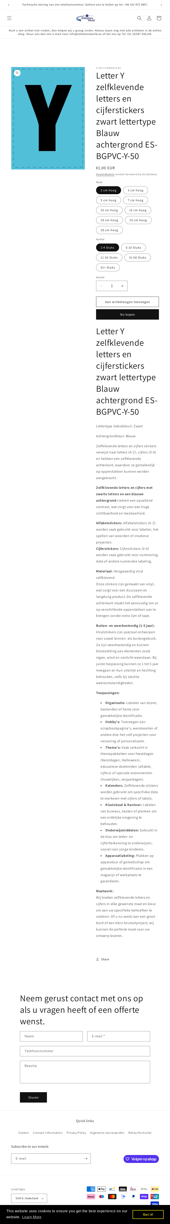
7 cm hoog (135, 200)
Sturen (33, 1097)
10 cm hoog (109, 210)
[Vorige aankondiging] (9, 5)
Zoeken (23, 1133)
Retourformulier (140, 1133)
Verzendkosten (105, 174)
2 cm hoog (108, 190)
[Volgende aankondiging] (161, 5)
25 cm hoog (138, 220)
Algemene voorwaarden (107, 1133)
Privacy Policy (76, 1133)
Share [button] (105, 959)
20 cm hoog (109, 220)
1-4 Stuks (107, 247)
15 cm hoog (138, 210)
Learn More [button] (31, 1217)
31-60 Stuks (137, 257)
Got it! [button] (148, 1214)
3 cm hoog (135, 190)
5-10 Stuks (133, 247)
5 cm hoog (108, 200)
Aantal (100, 277)
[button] (9, 18)
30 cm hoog (109, 230)
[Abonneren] (86, 1158)
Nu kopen (127, 314)
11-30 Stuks (109, 257)
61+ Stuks (108, 267)
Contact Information (47, 1133)
